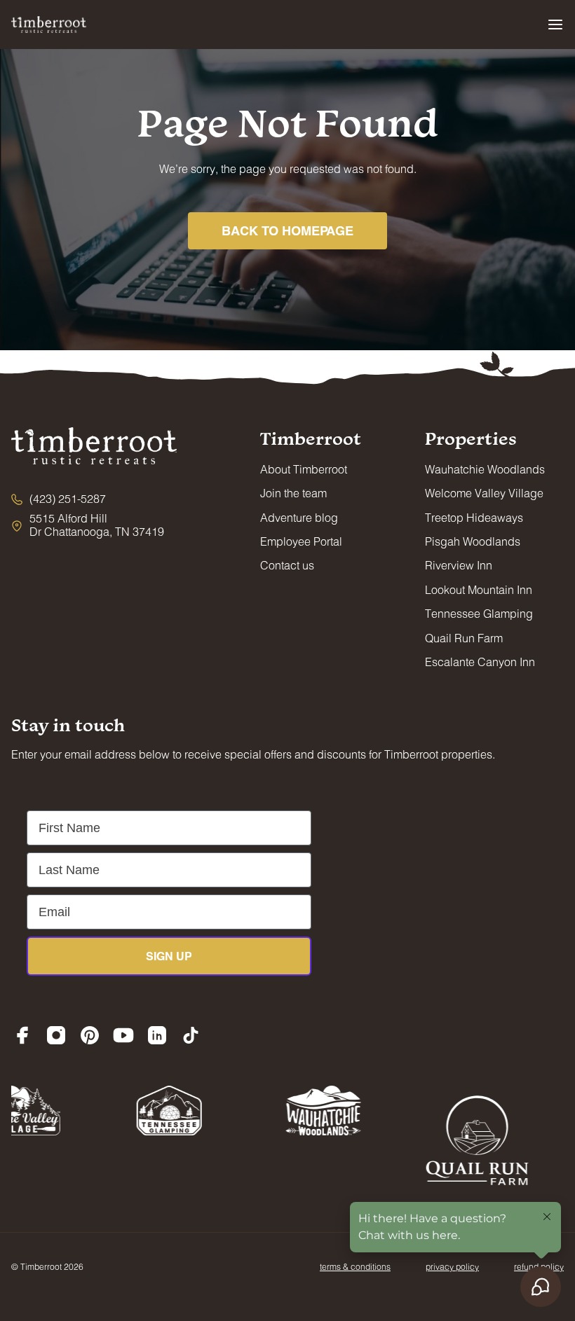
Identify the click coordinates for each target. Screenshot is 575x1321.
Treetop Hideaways (474, 517)
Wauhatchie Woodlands (485, 469)
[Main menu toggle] (555, 24)
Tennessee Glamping (479, 613)
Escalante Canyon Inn (480, 661)
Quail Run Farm (464, 637)
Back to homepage (287, 230)
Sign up (169, 955)
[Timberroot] (48, 24)
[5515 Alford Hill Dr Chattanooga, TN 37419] (94, 525)
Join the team (293, 492)
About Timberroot (303, 469)
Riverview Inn (458, 565)
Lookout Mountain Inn (478, 589)
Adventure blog (299, 517)
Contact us (287, 565)
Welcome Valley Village (484, 492)
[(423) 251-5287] (58, 498)
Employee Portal (301, 541)
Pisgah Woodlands (472, 541)
